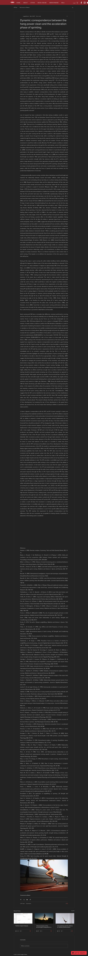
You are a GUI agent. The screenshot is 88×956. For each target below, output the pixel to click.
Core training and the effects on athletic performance (65, 926)
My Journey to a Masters (25, 7)
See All (72, 910)
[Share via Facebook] (20, 899)
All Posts (15, 7)
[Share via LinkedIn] (27, 899)
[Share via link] (30, 899)
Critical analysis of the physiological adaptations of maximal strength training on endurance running (44, 926)
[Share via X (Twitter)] (24, 899)
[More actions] (67, 16)
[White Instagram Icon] (84, 2)
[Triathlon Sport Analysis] (23, 918)
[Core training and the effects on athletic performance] (65, 918)
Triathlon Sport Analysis (21, 925)
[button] (77, 2)
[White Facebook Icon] (81, 2)
